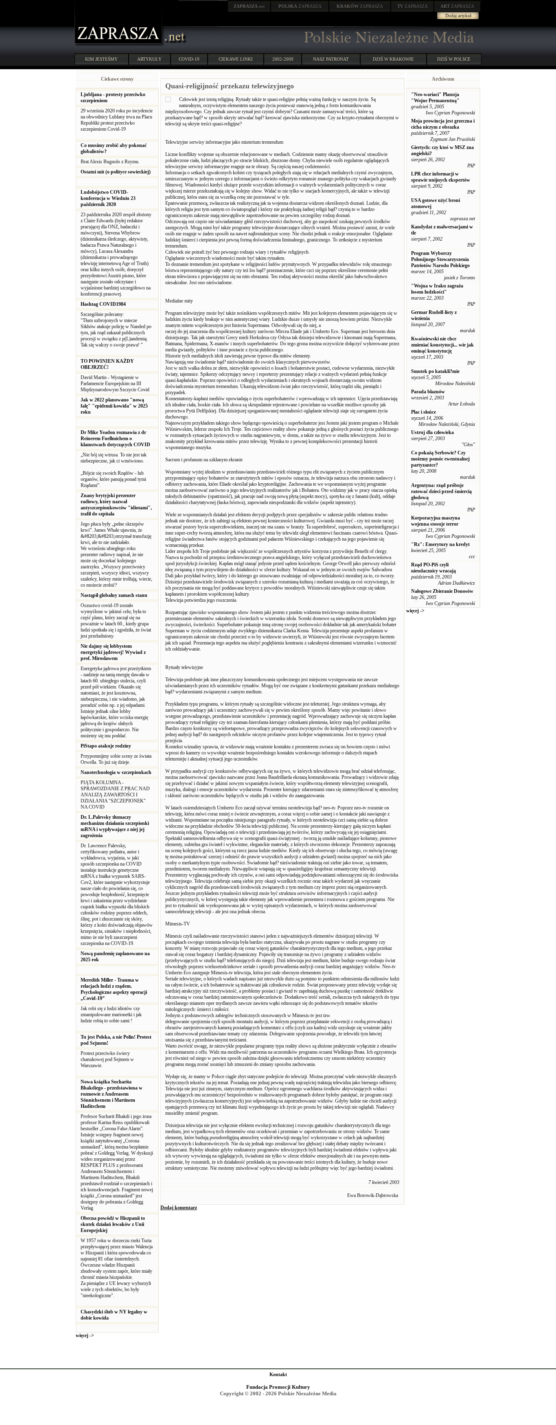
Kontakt (278, 1374)
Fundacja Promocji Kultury (278, 1387)
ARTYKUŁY (149, 59)
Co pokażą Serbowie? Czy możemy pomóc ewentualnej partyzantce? (440, 459)
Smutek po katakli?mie (435, 371)
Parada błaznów (428, 392)
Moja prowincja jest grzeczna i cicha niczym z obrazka (443, 124)
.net (249, 6)
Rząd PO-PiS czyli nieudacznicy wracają (433, 568)
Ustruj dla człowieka (432, 432)
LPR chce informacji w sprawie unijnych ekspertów (440, 177)
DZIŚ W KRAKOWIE (393, 59)
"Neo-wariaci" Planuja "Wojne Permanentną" (435, 97)
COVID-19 (189, 59)
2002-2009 (282, 59)
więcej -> (85, 1335)
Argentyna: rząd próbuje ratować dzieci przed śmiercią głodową (441, 491)
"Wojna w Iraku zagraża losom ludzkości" (437, 289)
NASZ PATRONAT (331, 59)
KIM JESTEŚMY (101, 59)
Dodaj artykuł (458, 15)
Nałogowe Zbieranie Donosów (442, 591)
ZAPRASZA (300, 6)
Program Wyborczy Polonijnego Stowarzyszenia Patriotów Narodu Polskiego (440, 259)
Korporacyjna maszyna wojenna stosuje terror (435, 521)
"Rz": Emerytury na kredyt (440, 544)
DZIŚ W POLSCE (454, 59)
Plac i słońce (423, 412)
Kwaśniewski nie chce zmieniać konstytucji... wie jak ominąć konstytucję (442, 345)
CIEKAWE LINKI (236, 59)
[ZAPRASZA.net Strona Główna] (119, 45)
